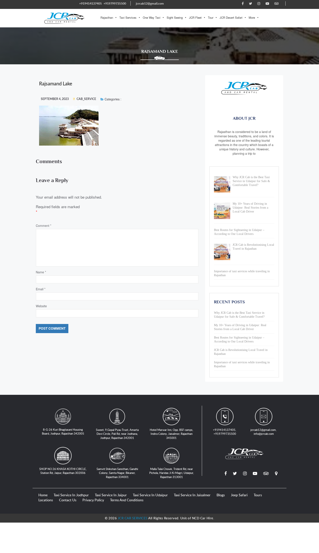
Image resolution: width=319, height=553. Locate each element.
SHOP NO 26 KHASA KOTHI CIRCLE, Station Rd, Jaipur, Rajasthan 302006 (63, 471)
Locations (45, 500)
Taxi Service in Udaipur (150, 495)
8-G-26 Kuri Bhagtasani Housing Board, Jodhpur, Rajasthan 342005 (63, 432)
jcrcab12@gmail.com (150, 3)
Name (41, 272)
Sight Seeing (175, 17)
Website (41, 306)
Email (40, 289)
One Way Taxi (151, 17)
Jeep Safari (239, 495)
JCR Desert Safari (231, 17)
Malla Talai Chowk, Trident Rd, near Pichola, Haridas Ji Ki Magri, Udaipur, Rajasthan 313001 (171, 473)
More (252, 17)
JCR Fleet (195, 17)
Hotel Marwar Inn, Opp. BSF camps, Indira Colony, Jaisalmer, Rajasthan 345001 (171, 434)
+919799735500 (115, 3)
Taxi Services (127, 17)
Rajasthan (106, 17)
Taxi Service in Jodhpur (71, 495)
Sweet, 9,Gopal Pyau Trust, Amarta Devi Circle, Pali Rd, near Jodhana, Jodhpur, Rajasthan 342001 (117, 434)
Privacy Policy (93, 500)
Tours (258, 495)
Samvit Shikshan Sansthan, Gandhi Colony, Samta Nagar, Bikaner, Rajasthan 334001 (117, 473)
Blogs (221, 495)
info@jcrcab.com (264, 434)
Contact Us (67, 500)
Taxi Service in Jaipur (111, 495)
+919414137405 (90, 3)
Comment (43, 225)
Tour (210, 17)
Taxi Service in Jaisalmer (192, 495)
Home (43, 495)
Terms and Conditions (126, 500)
